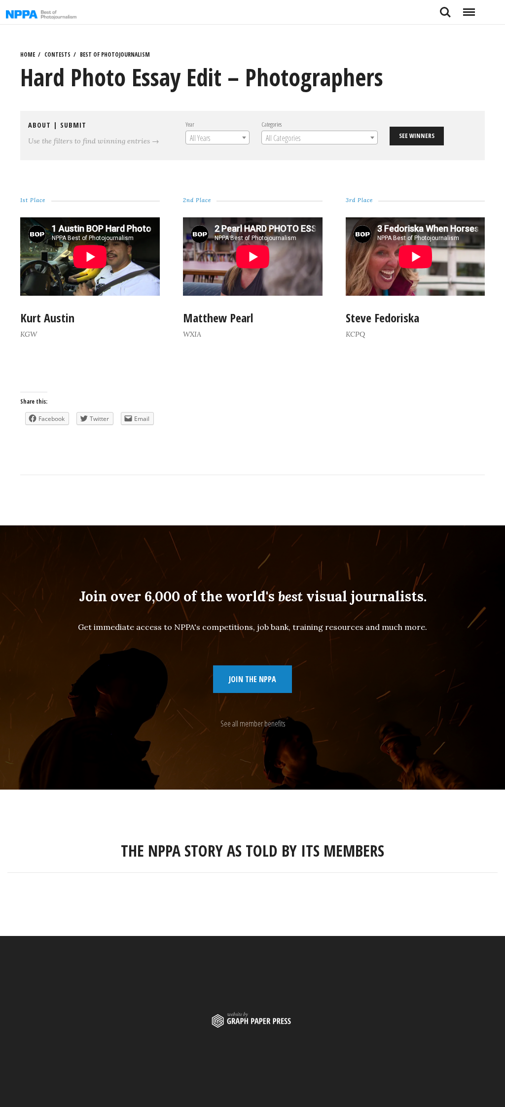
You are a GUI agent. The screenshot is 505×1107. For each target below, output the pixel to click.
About (39, 125)
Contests (57, 54)
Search (445, 8)
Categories (271, 124)
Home (27, 54)
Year (189, 124)
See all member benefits (252, 723)
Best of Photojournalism (115, 54)
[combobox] (217, 137)
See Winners (416, 135)
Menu (468, 8)
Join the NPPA (252, 679)
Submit (73, 125)
